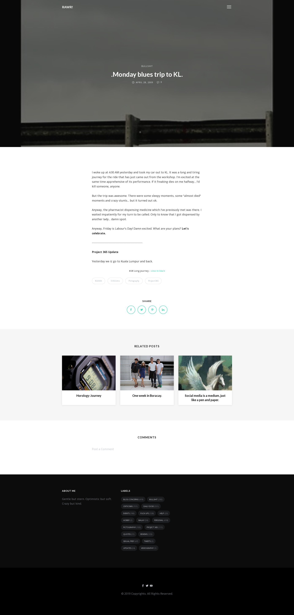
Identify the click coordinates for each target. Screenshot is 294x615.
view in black (158, 270)
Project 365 (153, 281)
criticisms (115, 281)
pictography (134, 281)
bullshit (147, 66)
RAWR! (67, 7)
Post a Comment (103, 449)
